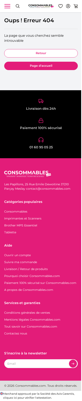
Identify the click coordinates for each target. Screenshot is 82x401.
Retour (41, 53)
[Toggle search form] (18, 6)
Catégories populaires (23, 202)
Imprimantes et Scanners (22, 218)
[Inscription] (73, 364)
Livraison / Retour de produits (26, 269)
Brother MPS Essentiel (20, 225)
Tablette (10, 232)
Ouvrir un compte (17, 255)
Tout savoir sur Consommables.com (30, 326)
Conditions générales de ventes (27, 313)
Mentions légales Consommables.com (32, 319)
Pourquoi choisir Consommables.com (32, 276)
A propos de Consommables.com (28, 290)
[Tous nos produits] (7, 6)
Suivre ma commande (20, 262)
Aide (8, 245)
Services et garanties (22, 303)
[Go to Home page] (41, 6)
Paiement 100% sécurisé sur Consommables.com (40, 283)
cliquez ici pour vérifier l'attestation (27, 397)
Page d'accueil (41, 66)
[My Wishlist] (60, 6)
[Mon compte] (68, 6)
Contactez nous (15, 333)
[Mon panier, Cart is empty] (76, 6)
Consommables (15, 211)
